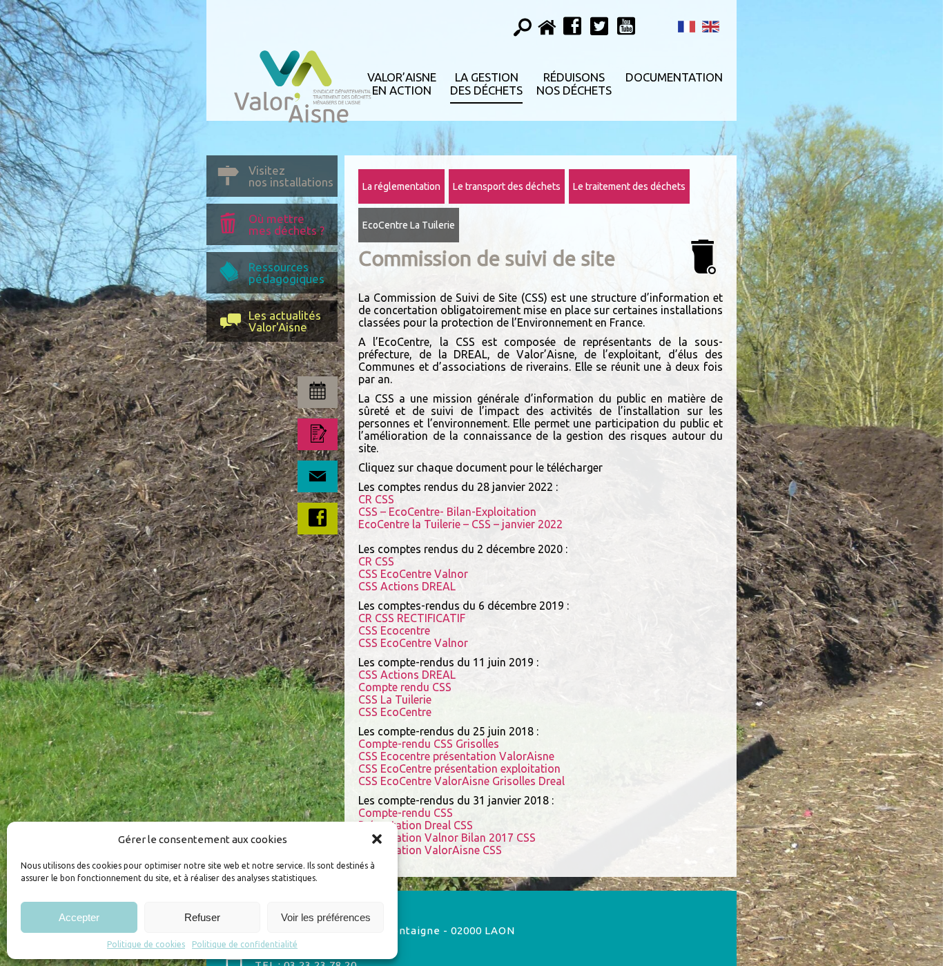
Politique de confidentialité (245, 944)
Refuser (202, 917)
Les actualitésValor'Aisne (285, 321)
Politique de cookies (146, 944)
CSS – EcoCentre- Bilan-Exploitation (447, 511)
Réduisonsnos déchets (574, 83)
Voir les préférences (326, 917)
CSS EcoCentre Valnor (413, 574)
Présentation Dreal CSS (415, 825)
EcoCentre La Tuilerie (408, 225)
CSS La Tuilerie (394, 699)
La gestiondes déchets (486, 83)
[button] (377, 839)
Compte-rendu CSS (405, 812)
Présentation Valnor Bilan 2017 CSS (447, 837)
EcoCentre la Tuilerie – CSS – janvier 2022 (460, 524)
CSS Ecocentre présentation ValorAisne (456, 756)
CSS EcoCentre (394, 712)
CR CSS (376, 499)
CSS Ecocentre (394, 630)
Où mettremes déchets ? (286, 224)
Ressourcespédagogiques (286, 272)
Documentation (674, 77)
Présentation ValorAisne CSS (430, 850)
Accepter (79, 917)
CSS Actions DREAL (407, 586)
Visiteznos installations (291, 176)
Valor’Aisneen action (401, 83)
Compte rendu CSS (404, 687)
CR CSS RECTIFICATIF (411, 618)
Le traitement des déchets (629, 186)
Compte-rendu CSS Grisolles (428, 743)
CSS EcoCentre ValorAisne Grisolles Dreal (461, 781)
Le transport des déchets (507, 186)
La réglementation (401, 186)
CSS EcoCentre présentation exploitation (459, 768)
